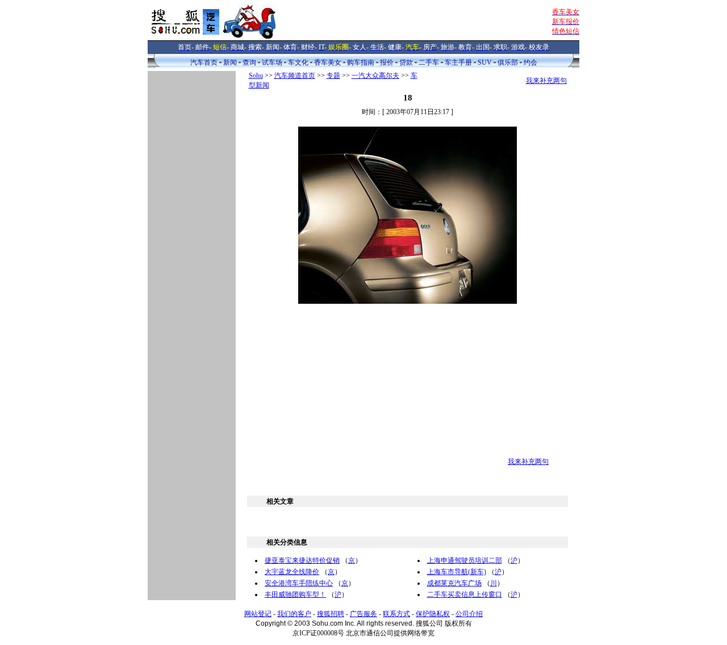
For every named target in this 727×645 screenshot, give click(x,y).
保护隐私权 (433, 614)
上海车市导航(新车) (456, 572)
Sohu (256, 75)
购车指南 (360, 62)
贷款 (406, 62)
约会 (530, 62)
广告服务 (363, 614)
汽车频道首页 (294, 75)
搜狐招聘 (330, 614)
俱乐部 (508, 62)
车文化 (298, 62)
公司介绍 (469, 614)
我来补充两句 (546, 81)
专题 (333, 75)
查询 (249, 62)
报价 (387, 62)
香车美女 (327, 62)
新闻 (230, 62)
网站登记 (257, 614)
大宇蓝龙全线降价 (292, 572)
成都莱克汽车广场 (454, 583)
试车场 (272, 62)
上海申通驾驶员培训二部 (464, 560)
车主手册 (458, 62)
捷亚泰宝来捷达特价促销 (302, 560)
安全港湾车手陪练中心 (299, 583)
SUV (485, 62)
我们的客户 (294, 614)
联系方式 (396, 614)
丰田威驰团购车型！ (295, 594)
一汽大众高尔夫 (375, 75)
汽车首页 (204, 62)
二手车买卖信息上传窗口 (464, 594)
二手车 (429, 62)
